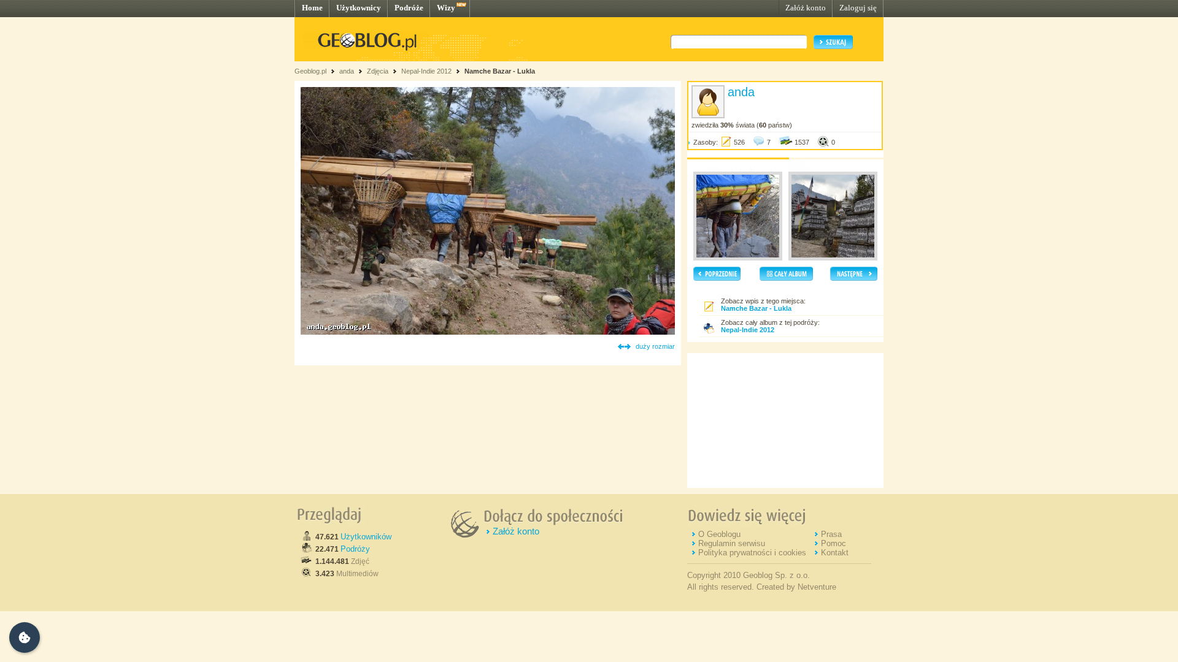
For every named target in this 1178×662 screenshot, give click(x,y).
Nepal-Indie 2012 (426, 71)
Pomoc (833, 543)
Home (312, 7)
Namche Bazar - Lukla (499, 71)
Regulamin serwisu (731, 543)
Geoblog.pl (310, 71)
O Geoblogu (719, 534)
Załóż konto (805, 7)
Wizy (446, 7)
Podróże (409, 7)
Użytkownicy (358, 7)
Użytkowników (366, 536)
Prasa (831, 534)
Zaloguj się (858, 7)
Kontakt (835, 552)
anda (346, 71)
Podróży (355, 549)
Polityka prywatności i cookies (752, 552)
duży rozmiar (655, 346)
